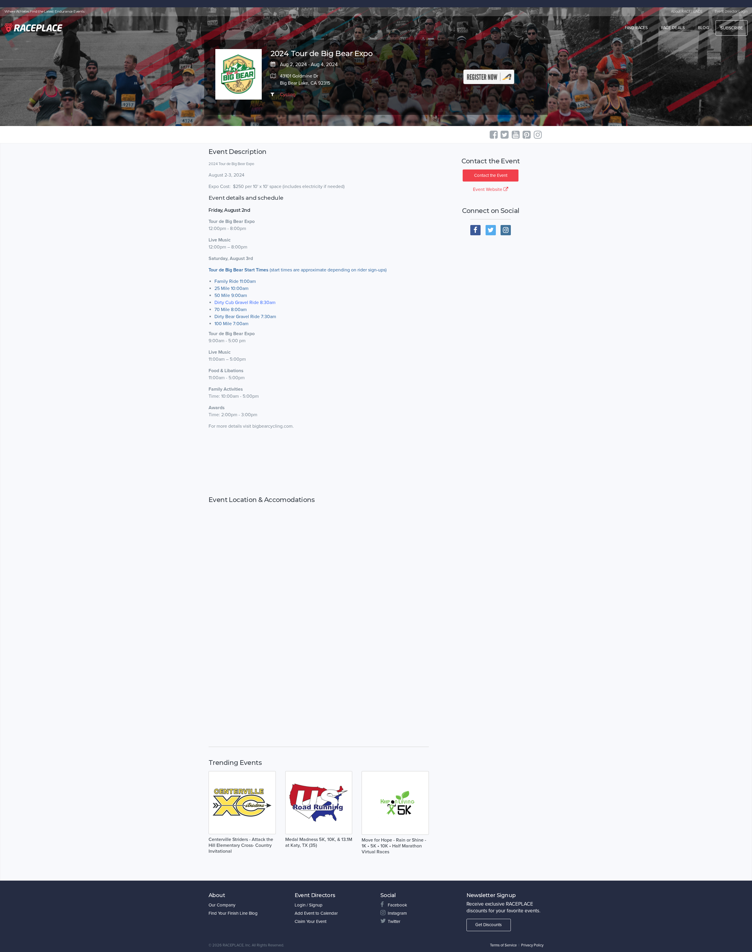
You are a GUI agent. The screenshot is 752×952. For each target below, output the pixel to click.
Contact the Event (490, 175)
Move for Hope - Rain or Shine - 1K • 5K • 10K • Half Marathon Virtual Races (394, 846)
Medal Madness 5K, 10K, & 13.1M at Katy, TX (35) (318, 842)
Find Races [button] (636, 27)
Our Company (222, 905)
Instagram (397, 913)
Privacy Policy (532, 945)
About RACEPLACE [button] (686, 11)
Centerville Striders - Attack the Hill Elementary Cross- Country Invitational (241, 845)
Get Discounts (488, 924)
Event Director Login (731, 11)
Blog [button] (703, 27)
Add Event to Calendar (316, 913)
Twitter (394, 921)
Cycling (288, 95)
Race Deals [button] (673, 27)
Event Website (488, 189)
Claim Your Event (310, 921)
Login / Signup (309, 905)
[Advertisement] (319, 462)
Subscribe (731, 28)
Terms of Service (503, 945)
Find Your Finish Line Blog (233, 913)
